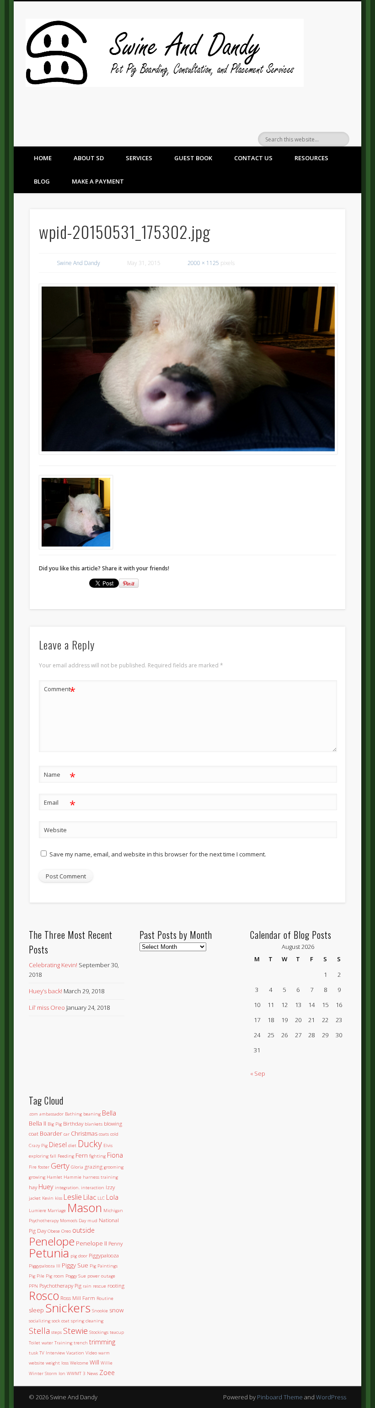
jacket (35, 1198)
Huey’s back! (45, 991)
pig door (78, 1256)
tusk (33, 1353)
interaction (92, 1188)
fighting (97, 1156)
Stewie (75, 1330)
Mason (84, 1207)
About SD (89, 158)
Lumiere (37, 1210)
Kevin (48, 1198)
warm (104, 1353)
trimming (102, 1342)
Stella (39, 1330)
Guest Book (193, 158)
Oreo (66, 1231)
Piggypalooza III (44, 1266)
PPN (33, 1286)
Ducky (90, 1143)
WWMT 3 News (82, 1373)
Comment (59, 690)
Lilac (89, 1197)
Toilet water (41, 1343)
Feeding (66, 1156)
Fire (33, 1167)
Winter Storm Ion (47, 1373)
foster (43, 1167)
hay (33, 1187)
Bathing (73, 1114)
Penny (115, 1243)
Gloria (77, 1167)
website (36, 1363)
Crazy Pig (38, 1145)
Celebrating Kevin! (53, 965)
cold (114, 1134)
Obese (54, 1231)
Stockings (98, 1332)
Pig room (55, 1276)
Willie (106, 1363)
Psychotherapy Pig (60, 1285)
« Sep (257, 1073)
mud (92, 1221)
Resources (311, 158)
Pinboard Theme (280, 1397)
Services (139, 158)
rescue (99, 1286)
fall (53, 1156)
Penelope (52, 1241)
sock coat (61, 1321)
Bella (109, 1113)
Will (94, 1362)
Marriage (57, 1210)
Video (91, 1353)
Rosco (44, 1295)
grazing (93, 1166)
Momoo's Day (73, 1221)
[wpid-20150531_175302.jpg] (188, 369)
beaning (92, 1114)
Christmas (84, 1133)
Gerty (60, 1165)
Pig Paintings (104, 1266)
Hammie (72, 1177)
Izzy (110, 1187)
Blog (42, 181)
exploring (38, 1156)
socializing (39, 1321)
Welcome (79, 1363)
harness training (100, 1177)
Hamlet (54, 1177)
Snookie (100, 1311)
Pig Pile (36, 1276)
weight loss (57, 1363)
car (67, 1134)
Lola (112, 1197)
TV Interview (52, 1353)
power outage (101, 1276)
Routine (104, 1298)
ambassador (51, 1114)
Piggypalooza (104, 1255)
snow (116, 1310)
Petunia (49, 1253)
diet (72, 1145)
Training (63, 1343)
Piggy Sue (75, 1265)
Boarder (51, 1133)
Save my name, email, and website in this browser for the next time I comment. (157, 854)
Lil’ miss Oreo (47, 1007)
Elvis (107, 1145)
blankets (93, 1124)
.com (33, 1114)
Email (59, 804)
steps (56, 1332)
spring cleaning (87, 1321)
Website (55, 830)
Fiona (115, 1155)
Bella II (37, 1123)
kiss (58, 1198)
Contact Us (253, 158)
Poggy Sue (75, 1276)
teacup (117, 1332)
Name (59, 776)
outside (83, 1230)
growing (37, 1177)
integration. (67, 1188)
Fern (81, 1155)
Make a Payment (98, 181)
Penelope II (91, 1243)
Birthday (73, 1123)
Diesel (58, 1144)
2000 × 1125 (203, 263)
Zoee (107, 1372)
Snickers (68, 1308)
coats (104, 1134)
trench (81, 1343)
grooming (113, 1167)
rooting (115, 1285)
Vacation (75, 1353)
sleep (36, 1310)
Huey (46, 1186)
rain (87, 1286)
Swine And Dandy (78, 263)
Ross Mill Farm (77, 1297)
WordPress (331, 1397)
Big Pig (55, 1124)
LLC (101, 1198)
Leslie (73, 1197)
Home (43, 158)
